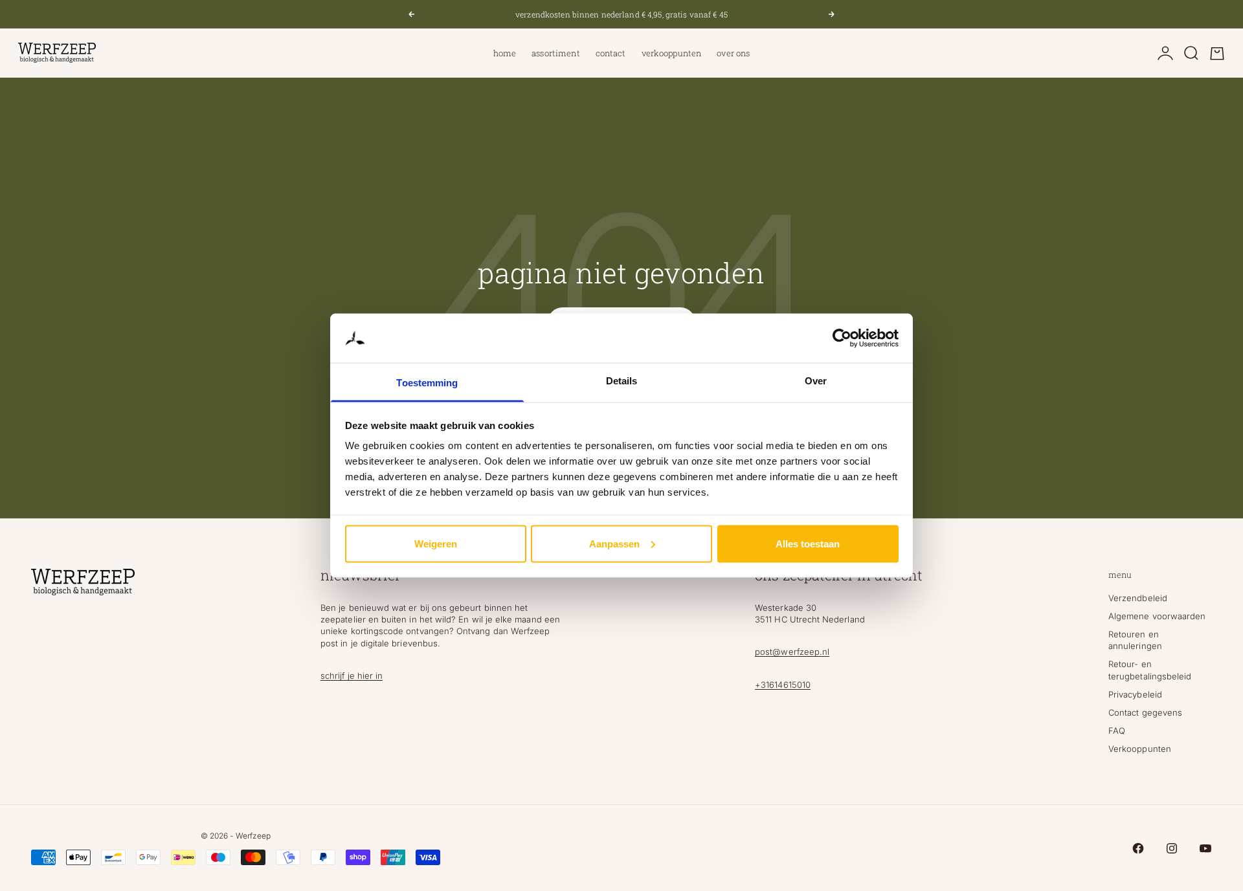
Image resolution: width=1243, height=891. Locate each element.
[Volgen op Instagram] (1171, 848)
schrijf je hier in (351, 675)
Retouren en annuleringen (1135, 640)
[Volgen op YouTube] (1205, 848)
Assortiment (555, 53)
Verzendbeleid (1137, 598)
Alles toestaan (808, 543)
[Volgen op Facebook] (1138, 848)
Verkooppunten (672, 53)
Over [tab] (816, 380)
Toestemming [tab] (427, 382)
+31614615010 (783, 684)
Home (505, 53)
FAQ (1116, 730)
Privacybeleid (1135, 694)
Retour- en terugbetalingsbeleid (1149, 670)
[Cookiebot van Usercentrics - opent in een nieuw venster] (842, 338)
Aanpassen (614, 543)
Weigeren (435, 543)
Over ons (733, 53)
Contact (611, 53)
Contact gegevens (1145, 712)
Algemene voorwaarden (1156, 616)
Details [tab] (622, 380)
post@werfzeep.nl (792, 651)
